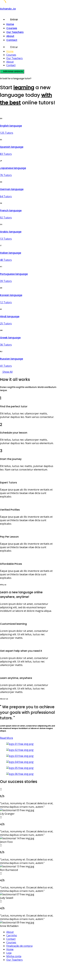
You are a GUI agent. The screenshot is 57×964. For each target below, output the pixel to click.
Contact (11, 40)
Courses (11, 28)
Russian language (11, 359)
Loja (8, 953)
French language (11, 210)
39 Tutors (6, 281)
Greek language (10, 337)
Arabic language (10, 232)
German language (11, 189)
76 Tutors (6, 175)
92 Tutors (6, 217)
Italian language (10, 253)
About (10, 36)
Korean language (11, 295)
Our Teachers (15, 32)
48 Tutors (6, 260)
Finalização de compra (19, 946)
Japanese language (13, 168)
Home (10, 24)
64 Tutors (6, 196)
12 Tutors (6, 302)
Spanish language (11, 147)
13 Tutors (6, 238)
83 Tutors (6, 154)
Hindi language (9, 316)
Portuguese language (14, 274)
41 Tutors (6, 366)
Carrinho (11, 935)
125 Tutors (6, 133)
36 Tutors (6, 344)
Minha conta (13, 956)
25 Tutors (6, 323)
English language (11, 126)
